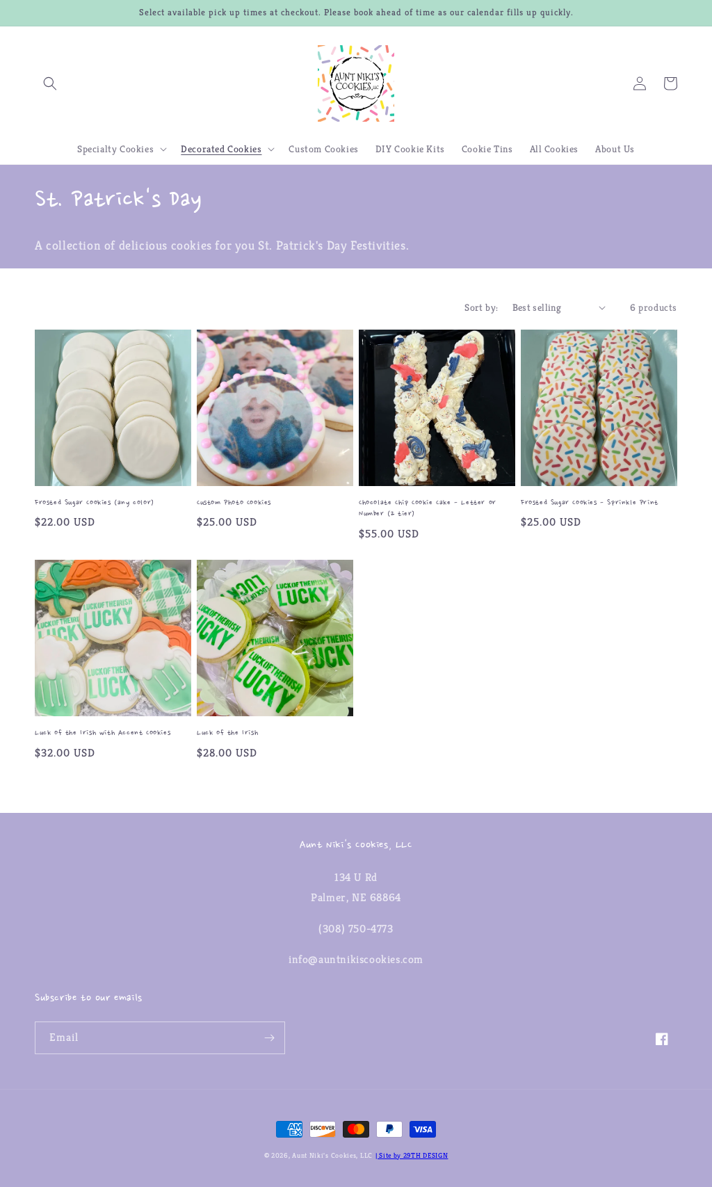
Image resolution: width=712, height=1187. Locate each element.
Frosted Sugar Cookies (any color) (94, 503)
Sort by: (481, 307)
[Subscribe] (269, 1038)
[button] (50, 83)
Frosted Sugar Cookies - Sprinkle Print (589, 503)
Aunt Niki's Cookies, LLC (332, 1155)
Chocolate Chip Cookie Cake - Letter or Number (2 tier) (427, 509)
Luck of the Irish (227, 733)
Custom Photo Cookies (234, 503)
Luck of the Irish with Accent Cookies (102, 733)
